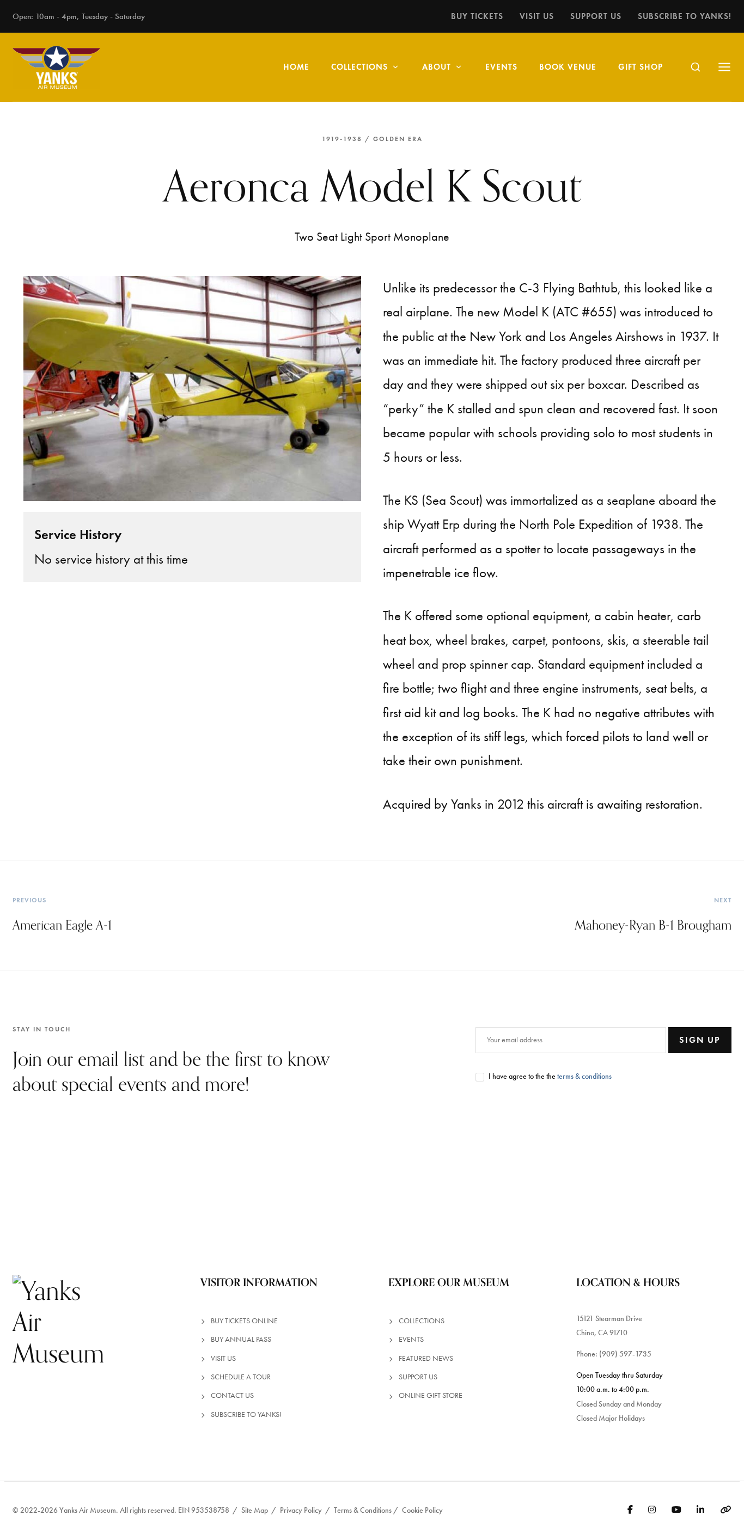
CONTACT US (232, 1395)
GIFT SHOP (640, 67)
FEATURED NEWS (426, 1358)
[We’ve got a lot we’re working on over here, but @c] (186, 1185)
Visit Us (537, 16)
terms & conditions (584, 1076)
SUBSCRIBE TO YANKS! (246, 1414)
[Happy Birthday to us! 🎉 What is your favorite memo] (62, 1185)
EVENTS (501, 67)
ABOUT (436, 67)
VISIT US (223, 1358)
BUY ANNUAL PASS (241, 1339)
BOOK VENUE (567, 67)
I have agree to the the (550, 1076)
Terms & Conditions (363, 1510)
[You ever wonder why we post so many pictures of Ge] (682, 1185)
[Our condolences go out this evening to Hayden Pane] (558, 1185)
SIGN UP (700, 1040)
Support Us (595, 16)
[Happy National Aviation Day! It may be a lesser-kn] (434, 1185)
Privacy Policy (301, 1510)
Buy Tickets (477, 16)
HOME (296, 67)
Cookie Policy (422, 1510)
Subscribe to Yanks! (684, 16)
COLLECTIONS (359, 67)
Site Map (254, 1510)
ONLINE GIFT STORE (430, 1395)
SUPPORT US (418, 1377)
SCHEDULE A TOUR (241, 1377)
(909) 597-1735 (625, 1354)
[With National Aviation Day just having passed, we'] (310, 1185)
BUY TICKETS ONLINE (244, 1320)
